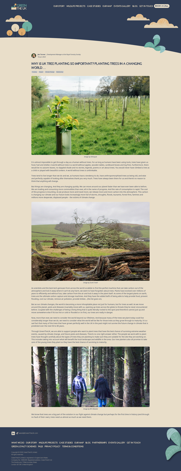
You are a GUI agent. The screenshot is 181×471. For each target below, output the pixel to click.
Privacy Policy (52, 446)
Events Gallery (122, 6)
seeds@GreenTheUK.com (28, 433)
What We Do (18, 442)
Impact (41, 72)
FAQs (40, 446)
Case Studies (94, 6)
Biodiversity (59, 72)
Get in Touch (133, 442)
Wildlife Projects (76, 6)
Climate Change (49, 72)
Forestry (34, 72)
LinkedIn (13, 433)
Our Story (59, 6)
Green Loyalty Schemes (24, 446)
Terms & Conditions (73, 446)
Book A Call (161, 6)
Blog (135, 6)
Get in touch (146, 6)
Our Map (107, 6)
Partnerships (99, 442)
